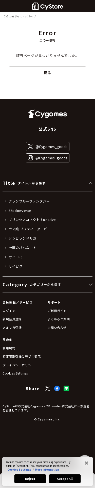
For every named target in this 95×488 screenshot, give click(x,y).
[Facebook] (57, 388)
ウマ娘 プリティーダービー (30, 229)
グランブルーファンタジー (29, 201)
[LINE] (66, 388)
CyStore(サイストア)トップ (20, 16)
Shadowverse (20, 210)
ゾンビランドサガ (22, 238)
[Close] (86, 463)
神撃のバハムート (22, 247)
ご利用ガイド (57, 310)
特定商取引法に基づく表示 (22, 356)
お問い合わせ (57, 327)
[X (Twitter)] (47, 388)
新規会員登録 (12, 319)
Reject (30, 478)
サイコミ (16, 257)
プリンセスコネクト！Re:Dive (32, 219)
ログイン (9, 310)
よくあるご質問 (59, 319)
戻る (47, 72)
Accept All (65, 478)
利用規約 (9, 348)
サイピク (16, 266)
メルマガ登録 (12, 327)
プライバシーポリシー (18, 365)
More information (47, 469)
